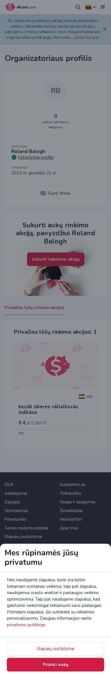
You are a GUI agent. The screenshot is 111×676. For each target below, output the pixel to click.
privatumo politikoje (26, 625)
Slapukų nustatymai (55, 649)
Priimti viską (55, 664)
